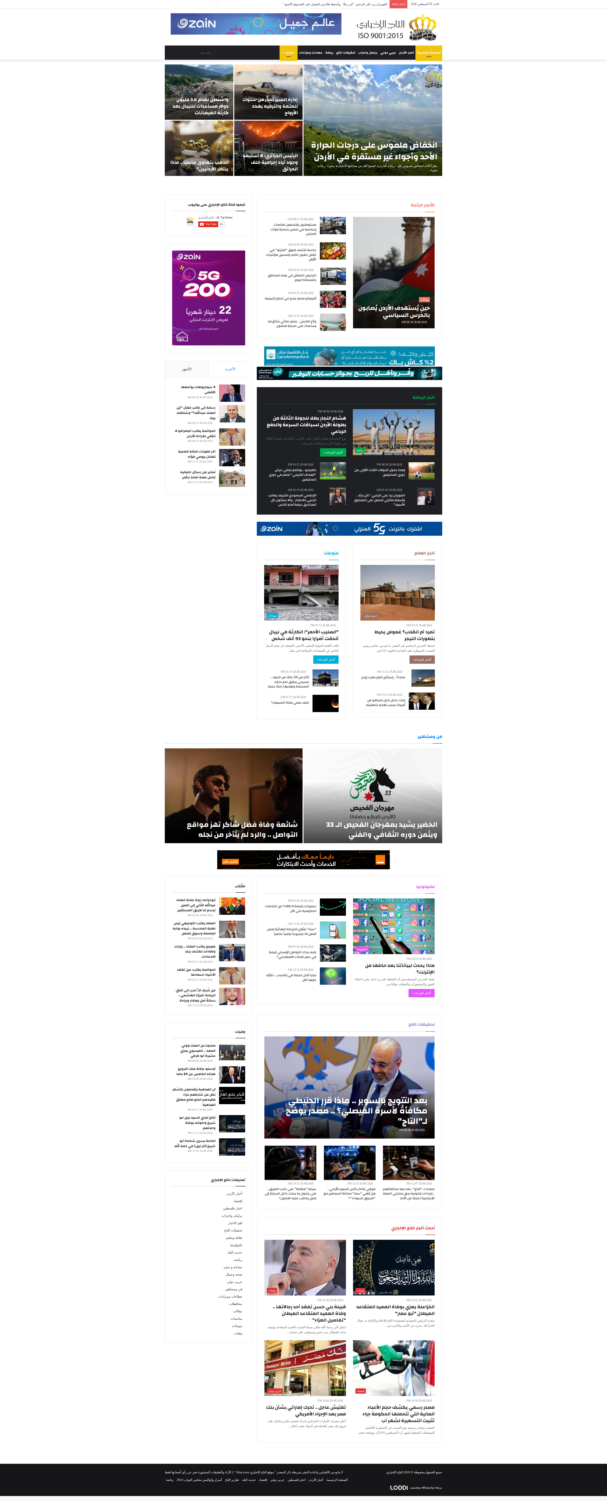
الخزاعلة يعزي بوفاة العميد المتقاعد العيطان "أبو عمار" (395, 1310)
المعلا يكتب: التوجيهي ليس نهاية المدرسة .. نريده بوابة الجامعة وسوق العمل (194, 928)
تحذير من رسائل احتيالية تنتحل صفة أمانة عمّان (198, 475)
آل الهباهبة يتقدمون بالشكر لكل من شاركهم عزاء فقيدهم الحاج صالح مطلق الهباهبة (194, 1097)
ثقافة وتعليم (234, 1238)
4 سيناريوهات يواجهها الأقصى (198, 389)
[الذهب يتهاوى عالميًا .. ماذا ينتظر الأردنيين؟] (199, 148)
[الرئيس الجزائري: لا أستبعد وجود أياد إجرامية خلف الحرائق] (268, 148)
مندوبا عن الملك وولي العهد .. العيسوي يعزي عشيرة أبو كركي (198, 1051)
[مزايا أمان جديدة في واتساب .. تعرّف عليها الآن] (333, 976)
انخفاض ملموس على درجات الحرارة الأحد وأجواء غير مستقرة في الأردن (374, 150)
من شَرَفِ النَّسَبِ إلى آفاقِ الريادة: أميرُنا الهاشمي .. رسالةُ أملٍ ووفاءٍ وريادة (196, 995)
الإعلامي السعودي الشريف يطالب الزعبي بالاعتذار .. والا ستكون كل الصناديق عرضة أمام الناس (292, 500)
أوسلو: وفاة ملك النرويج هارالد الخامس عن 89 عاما (196, 1071)
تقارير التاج (232, 1480)
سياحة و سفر (233, 1267)
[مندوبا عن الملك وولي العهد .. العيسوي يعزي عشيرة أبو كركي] (232, 1051)
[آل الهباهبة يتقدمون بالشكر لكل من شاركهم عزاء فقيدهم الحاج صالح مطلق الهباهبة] (232, 1095)
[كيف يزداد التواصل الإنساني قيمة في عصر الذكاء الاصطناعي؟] (333, 953)
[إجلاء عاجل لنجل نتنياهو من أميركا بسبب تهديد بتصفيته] (422, 701)
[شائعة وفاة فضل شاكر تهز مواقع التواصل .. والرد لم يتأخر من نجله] (234, 795)
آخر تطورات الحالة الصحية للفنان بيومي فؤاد (197, 454)
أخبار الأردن (406, 52)
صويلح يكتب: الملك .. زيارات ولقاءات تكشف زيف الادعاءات (195, 951)
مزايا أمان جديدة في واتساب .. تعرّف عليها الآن (291, 977)
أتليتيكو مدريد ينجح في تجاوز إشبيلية (290, 298)
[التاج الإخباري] (398, 27)
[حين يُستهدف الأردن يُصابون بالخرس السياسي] (394, 272)
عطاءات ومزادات (310, 52)
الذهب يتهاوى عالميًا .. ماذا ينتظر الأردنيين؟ (199, 165)
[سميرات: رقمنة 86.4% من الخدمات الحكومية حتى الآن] (333, 907)
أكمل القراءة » (333, 452)
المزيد (289, 52)
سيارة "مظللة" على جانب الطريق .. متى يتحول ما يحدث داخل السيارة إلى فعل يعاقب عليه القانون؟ (290, 1193)
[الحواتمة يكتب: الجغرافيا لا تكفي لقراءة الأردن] (232, 437)
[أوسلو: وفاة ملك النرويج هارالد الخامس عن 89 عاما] (232, 1075)
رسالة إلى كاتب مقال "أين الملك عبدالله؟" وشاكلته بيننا (196, 413)
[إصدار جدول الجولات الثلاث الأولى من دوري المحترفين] (422, 471)
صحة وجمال (233, 1274)
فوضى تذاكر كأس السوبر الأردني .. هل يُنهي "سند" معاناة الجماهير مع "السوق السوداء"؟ (350, 1193)
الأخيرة (230, 369)
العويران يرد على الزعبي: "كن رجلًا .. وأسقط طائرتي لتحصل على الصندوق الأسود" (379, 500)
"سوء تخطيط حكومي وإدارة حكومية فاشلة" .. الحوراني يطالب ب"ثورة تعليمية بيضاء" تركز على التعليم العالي (318, 4)
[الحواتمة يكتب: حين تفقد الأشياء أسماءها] (232, 975)
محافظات (235, 1304)
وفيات (238, 1333)
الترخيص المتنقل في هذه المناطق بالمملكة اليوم (292, 277)
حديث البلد (235, 1252)
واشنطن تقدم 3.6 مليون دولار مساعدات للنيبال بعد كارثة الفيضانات (201, 106)
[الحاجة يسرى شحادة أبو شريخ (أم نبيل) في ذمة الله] (232, 1147)
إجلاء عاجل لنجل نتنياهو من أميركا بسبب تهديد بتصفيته (385, 702)
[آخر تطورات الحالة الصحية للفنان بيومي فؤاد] (232, 457)
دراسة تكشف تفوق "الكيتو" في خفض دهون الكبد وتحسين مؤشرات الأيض (291, 254)
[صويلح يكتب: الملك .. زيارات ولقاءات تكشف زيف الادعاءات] (232, 952)
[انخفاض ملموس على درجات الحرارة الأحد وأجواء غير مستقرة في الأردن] (373, 120)
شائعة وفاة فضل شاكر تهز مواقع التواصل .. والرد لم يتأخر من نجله (242, 829)
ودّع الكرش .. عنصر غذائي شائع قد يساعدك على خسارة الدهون (292, 323)
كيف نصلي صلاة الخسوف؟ (290, 703)
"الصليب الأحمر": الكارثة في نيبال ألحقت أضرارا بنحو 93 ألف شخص (304, 635)
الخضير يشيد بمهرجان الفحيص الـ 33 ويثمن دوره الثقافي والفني (381, 829)
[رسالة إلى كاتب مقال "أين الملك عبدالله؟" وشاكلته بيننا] (232, 413)
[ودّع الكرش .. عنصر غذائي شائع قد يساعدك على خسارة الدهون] (333, 322)
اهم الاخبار (235, 1223)
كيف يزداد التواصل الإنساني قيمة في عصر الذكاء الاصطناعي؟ (292, 954)
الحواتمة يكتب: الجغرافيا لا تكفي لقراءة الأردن (195, 433)
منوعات (237, 1326)
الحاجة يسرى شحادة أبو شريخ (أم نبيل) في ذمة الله (195, 1143)
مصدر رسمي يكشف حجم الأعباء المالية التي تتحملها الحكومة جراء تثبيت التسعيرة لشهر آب (399, 1414)
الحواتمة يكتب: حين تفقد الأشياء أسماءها (196, 972)
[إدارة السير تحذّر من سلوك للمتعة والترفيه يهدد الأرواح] (268, 92)
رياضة (329, 52)
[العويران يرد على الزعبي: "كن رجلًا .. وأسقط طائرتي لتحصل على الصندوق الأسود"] (426, 496)
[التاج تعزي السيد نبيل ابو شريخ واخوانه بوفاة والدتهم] (232, 1123)
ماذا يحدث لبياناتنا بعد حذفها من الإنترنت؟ (400, 968)
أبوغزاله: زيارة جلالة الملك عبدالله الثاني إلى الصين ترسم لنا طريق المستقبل (196, 905)
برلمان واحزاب (367, 52)
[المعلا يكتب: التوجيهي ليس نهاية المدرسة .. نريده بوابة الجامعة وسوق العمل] (232, 929)
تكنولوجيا (236, 1245)
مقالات (237, 1311)
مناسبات (236, 1318)
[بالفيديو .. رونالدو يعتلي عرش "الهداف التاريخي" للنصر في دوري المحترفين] (333, 471)
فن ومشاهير (233, 1289)
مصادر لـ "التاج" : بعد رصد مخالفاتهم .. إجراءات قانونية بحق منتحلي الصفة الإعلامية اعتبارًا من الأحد (409, 1193)
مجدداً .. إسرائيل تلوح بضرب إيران (383, 677)
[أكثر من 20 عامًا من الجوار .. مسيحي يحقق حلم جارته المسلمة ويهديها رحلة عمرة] (326, 678)
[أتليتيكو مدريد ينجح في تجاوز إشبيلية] (333, 299)
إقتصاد (238, 1201)
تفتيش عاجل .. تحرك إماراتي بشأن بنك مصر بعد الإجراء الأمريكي (306, 1410)
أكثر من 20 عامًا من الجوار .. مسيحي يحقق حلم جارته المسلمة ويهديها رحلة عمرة (288, 682)
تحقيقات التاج (345, 52)
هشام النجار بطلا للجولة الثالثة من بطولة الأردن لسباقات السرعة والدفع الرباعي (306, 425)
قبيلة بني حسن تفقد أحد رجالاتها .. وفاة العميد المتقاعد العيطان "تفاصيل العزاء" (309, 1313)
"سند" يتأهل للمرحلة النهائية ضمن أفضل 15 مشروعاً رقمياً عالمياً (291, 931)
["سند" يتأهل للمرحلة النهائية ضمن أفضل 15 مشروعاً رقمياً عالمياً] (333, 930)
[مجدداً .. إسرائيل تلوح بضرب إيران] (423, 678)
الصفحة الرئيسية (429, 52)
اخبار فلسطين (232, 1208)
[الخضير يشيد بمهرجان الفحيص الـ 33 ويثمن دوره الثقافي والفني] (373, 795)
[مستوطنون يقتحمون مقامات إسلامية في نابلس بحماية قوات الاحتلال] (333, 225)
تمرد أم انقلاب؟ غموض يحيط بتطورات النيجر (404, 635)
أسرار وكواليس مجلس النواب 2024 (199, 1480)
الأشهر (187, 369)
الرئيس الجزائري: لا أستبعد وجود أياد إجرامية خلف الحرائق (270, 162)
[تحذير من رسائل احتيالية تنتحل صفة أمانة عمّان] (232, 478)
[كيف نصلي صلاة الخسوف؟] (326, 703)
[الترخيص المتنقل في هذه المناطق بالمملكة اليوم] (333, 276)
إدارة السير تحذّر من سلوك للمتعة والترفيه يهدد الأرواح (270, 106)
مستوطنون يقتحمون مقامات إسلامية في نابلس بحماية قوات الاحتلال (293, 229)
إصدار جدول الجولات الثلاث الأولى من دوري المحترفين (379, 472)
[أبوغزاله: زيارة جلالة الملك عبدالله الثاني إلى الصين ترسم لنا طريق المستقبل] (232, 906)
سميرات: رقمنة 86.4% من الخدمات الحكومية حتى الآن (290, 908)
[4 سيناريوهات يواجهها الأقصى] (232, 393)
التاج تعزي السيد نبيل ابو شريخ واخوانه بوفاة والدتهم (197, 1123)
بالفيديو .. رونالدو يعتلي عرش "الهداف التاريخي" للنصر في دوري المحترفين (292, 474)
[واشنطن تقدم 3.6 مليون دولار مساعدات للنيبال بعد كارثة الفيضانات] (199, 92)
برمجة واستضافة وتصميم (426, 1487)
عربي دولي (388, 52)
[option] (303, 120)
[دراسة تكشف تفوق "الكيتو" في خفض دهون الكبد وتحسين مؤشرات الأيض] (333, 251)
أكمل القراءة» (422, 659)
